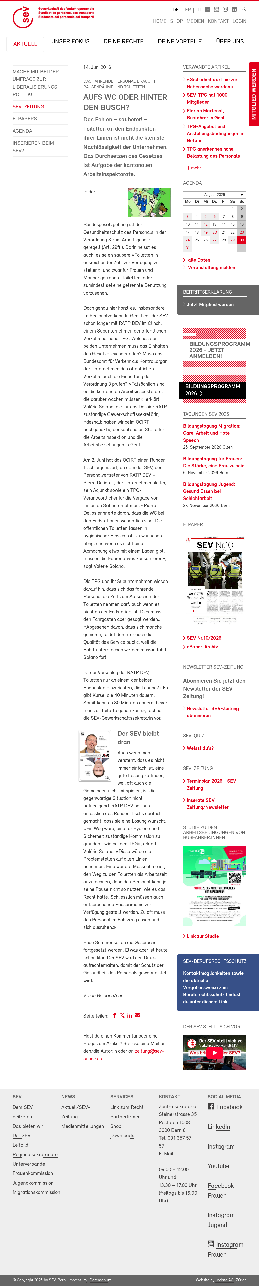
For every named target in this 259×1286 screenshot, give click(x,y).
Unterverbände (29, 1164)
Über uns (230, 42)
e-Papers (25, 119)
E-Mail (166, 1154)
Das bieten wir (28, 1126)
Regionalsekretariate (35, 1154)
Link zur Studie (203, 936)
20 (215, 233)
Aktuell (25, 44)
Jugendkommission (33, 1183)
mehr (195, 168)
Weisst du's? (200, 748)
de (175, 10)
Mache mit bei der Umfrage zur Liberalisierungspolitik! (36, 83)
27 (215, 240)
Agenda (22, 131)
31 (188, 248)
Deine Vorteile (180, 42)
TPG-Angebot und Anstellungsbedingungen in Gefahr (215, 133)
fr (188, 10)
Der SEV (21, 1135)
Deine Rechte (124, 42)
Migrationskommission (36, 1192)
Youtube (218, 1166)
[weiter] (241, 194)
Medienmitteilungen (82, 1126)
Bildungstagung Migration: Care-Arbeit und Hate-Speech (212, 433)
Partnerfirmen (125, 1117)
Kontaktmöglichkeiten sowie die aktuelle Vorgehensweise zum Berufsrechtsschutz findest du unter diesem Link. (213, 988)
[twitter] (122, 1016)
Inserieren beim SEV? (33, 147)
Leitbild (20, 1145)
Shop (176, 21)
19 (206, 233)
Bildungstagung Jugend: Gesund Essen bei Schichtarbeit (209, 491)
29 (233, 240)
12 (206, 225)
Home (159, 21)
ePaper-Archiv (202, 647)
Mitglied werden (254, 94)
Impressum (78, 1280)
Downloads (122, 1135)
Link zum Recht (127, 1107)
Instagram (221, 1147)
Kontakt (218, 21)
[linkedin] (129, 1016)
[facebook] (114, 1016)
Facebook (229, 1107)
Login (239, 21)
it (200, 10)
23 (242, 233)
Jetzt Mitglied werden (210, 304)
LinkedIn (219, 1127)
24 (188, 240)
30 (242, 240)
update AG (224, 1280)
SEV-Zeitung (28, 107)
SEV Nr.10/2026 (204, 638)
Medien (195, 21)
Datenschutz (100, 1280)
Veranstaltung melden (211, 268)
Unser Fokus (70, 42)
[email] (137, 1016)
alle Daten (198, 260)
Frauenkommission (33, 1173)
